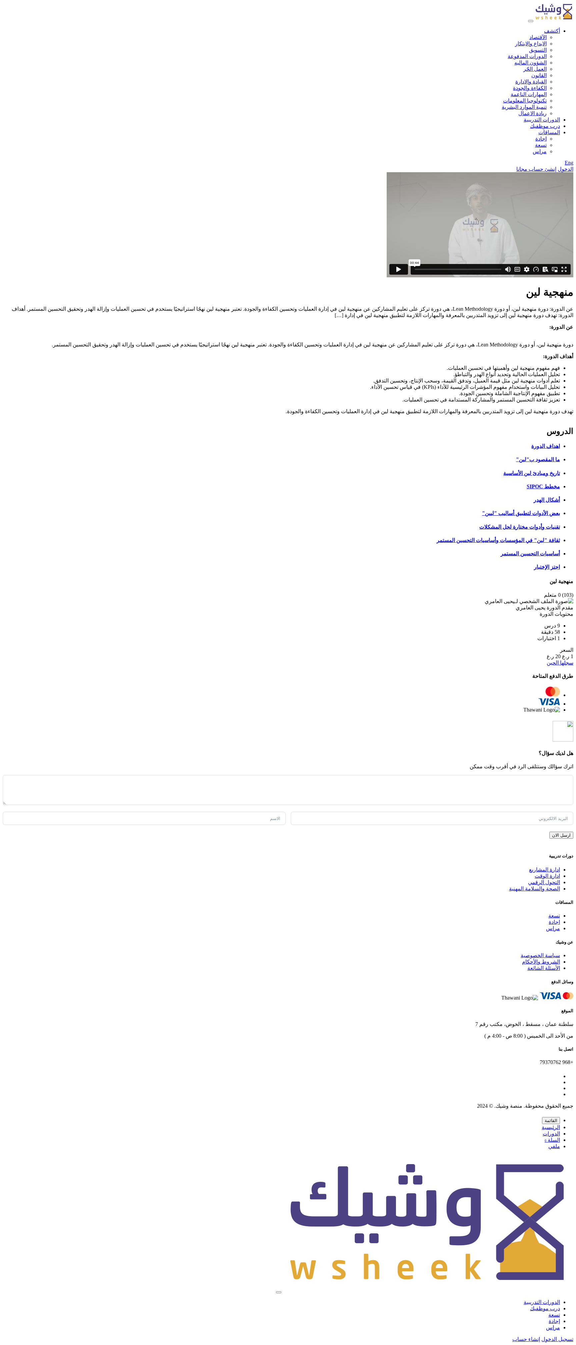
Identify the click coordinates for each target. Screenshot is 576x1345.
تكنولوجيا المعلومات (525, 100)
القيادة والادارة (531, 81)
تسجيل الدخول (557, 1339)
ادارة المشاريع (544, 869)
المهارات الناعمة (529, 94)
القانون (539, 75)
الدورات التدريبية (542, 119)
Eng (569, 163)
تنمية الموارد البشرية (524, 107)
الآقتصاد (538, 37)
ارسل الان (561, 835)
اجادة (541, 139)
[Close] (278, 1292)
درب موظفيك (545, 126)
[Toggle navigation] (530, 21)
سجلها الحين (560, 662)
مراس (540, 151)
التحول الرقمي (544, 882)
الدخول (565, 169)
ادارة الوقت (547, 876)
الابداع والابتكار (531, 43)
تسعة (541, 145)
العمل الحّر (535, 69)
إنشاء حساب (526, 1339)
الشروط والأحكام (541, 962)
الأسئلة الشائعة (543, 968)
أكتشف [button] (552, 31)
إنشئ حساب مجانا (536, 169)
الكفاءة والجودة (530, 88)
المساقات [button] (549, 132)
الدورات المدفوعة (527, 56)
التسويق (538, 50)
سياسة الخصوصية (540, 955)
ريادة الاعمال (532, 113)
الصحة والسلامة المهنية (534, 888)
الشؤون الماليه (530, 62)
